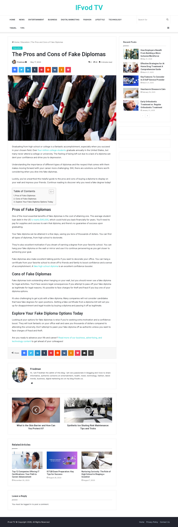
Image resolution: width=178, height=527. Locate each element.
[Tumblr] (35, 70)
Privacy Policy (152, 522)
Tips (22, 28)
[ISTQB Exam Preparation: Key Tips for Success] (62, 460)
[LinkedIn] (28, 70)
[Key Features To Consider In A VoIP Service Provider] (131, 80)
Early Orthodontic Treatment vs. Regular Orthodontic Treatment (151, 104)
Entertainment (36, 19)
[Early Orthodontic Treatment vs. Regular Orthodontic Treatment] (131, 105)
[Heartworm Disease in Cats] (131, 93)
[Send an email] (26, 62)
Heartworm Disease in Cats (153, 89)
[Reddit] (48, 70)
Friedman (21, 62)
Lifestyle (100, 19)
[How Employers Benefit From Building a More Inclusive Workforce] (131, 54)
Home (12, 19)
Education (25, 42)
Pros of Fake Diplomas (25, 195)
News (21, 19)
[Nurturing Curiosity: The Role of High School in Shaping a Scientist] (96, 460)
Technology (115, 19)
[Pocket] (68, 70)
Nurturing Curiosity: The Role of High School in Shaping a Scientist (96, 474)
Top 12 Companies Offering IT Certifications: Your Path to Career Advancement (25, 474)
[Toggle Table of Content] (50, 191)
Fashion (87, 19)
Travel (13, 28)
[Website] (32, 383)
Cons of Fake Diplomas (26, 199)
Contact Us (165, 522)
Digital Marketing (70, 19)
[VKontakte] (55, 70)
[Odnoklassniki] (61, 70)
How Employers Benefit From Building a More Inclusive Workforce (151, 53)
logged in (28, 504)
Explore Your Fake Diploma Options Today (34, 202)
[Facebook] (15, 70)
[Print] (91, 353)
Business (52, 19)
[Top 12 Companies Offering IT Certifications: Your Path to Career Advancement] (27, 460)
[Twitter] (21, 70)
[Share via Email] (84, 353)
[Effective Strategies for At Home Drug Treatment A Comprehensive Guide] (131, 67)
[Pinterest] (41, 70)
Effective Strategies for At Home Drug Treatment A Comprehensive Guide (152, 66)
